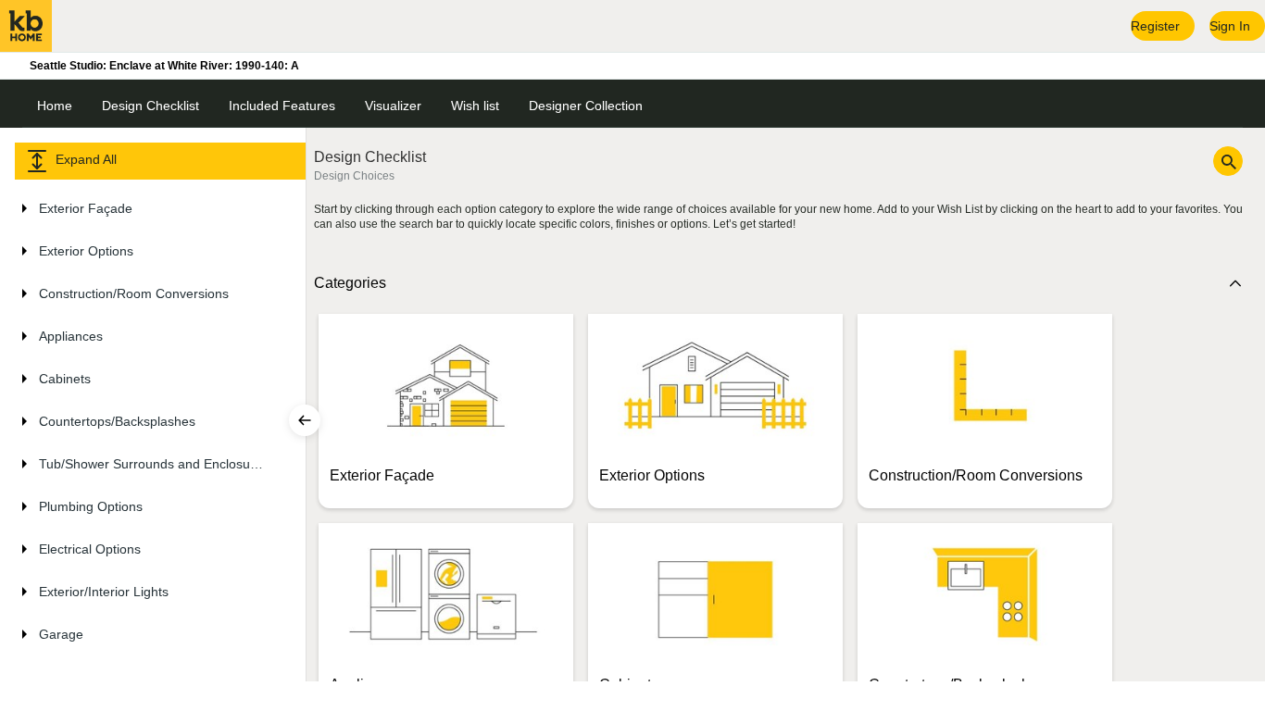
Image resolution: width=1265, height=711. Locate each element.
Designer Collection (586, 105)
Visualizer (393, 105)
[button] (148, 208)
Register (1155, 26)
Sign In (1229, 26)
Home (54, 105)
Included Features (282, 105)
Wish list (475, 105)
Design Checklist (150, 105)
